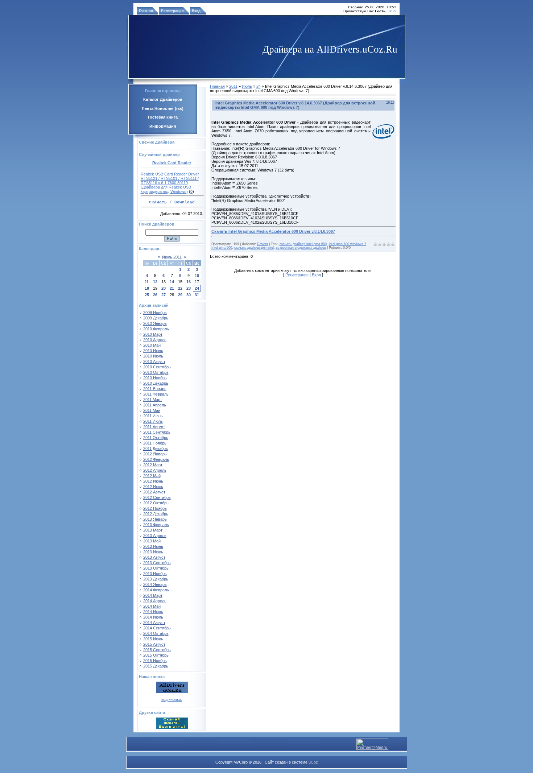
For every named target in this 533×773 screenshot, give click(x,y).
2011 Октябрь (155, 437)
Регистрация (172, 11)
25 (147, 295)
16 (188, 282)
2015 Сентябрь (157, 650)
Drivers (262, 244)
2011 (233, 86)
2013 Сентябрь (157, 563)
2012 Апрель (154, 470)
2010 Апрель (154, 340)
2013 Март (152, 530)
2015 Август (154, 644)
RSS (392, 11)
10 (197, 275)
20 (163, 288)
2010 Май (152, 345)
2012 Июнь (153, 481)
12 (155, 282)
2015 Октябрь (156, 655)
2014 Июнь (153, 611)
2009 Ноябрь (155, 312)
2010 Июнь (153, 350)
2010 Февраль (156, 329)
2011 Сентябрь (156, 432)
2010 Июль (153, 356)
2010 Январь (155, 323)
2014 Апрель (154, 601)
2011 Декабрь (155, 448)
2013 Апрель (154, 535)
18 (147, 288)
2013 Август (154, 557)
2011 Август (154, 427)
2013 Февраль (156, 524)
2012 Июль (153, 486)
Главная (146, 11)
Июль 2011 (172, 257)
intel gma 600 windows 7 (347, 244)
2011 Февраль (156, 394)
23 (188, 288)
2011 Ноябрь (154, 443)
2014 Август (154, 622)
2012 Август (154, 492)
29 (180, 295)
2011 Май (151, 410)
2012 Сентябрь (157, 497)
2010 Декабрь (155, 383)
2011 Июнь (153, 416)
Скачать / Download (172, 202)
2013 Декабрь (155, 579)
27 (163, 295)
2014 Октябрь (156, 633)
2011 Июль (153, 421)
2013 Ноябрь (155, 573)
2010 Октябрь (156, 372)
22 (180, 288)
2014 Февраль (156, 590)
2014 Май (152, 606)
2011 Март (152, 399)
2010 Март (152, 334)
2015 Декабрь (155, 666)
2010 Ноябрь (155, 378)
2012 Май (152, 476)
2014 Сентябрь (157, 628)
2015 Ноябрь (155, 660)
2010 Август (154, 361)
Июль (247, 86)
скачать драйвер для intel (254, 247)
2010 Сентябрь (157, 367)
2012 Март (152, 465)
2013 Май (152, 541)
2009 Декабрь (155, 318)
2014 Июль (153, 617)
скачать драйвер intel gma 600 (303, 244)
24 (197, 288)
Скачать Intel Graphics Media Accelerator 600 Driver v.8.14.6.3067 (273, 231)
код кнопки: (171, 699)
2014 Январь (155, 584)
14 (172, 282)
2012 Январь (155, 454)
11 (147, 282)
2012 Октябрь (156, 503)
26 (155, 295)
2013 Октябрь (156, 568)
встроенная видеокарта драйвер (301, 247)
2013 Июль (153, 552)
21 (172, 288)
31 (197, 295)
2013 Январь (155, 519)
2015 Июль (153, 639)
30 (188, 295)
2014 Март (152, 595)
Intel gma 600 (221, 247)
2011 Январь (154, 388)
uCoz (313, 762)
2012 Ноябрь (155, 508)
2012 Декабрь (155, 514)
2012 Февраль (156, 459)
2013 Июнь (153, 546)
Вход (196, 11)
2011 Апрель (154, 405)
